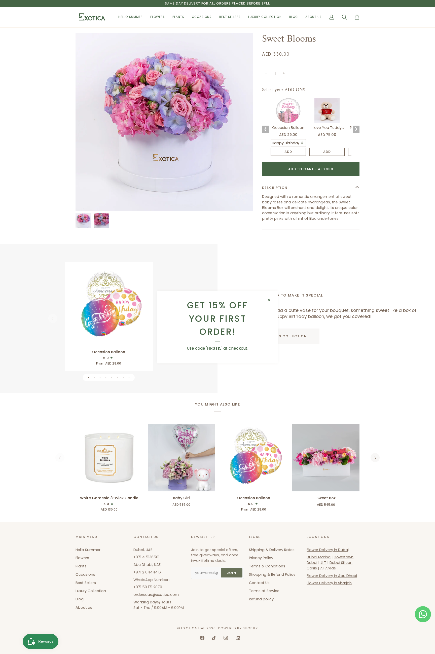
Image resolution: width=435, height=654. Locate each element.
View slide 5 (111, 377)
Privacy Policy (261, 557)
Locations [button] (318, 536)
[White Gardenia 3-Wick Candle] (109, 457)
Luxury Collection (91, 590)
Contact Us (259, 582)
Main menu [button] (86, 536)
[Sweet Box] (325, 457)
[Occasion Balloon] (109, 306)
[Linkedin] (238, 638)
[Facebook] (202, 638)
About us (84, 607)
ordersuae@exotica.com (156, 594)
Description (274, 187)
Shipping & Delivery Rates (272, 549)
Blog (80, 599)
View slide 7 (123, 377)
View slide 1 (88, 377)
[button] (158, 17)
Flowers (82, 557)
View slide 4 (105, 377)
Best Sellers (86, 582)
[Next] (375, 457)
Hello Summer (88, 549)
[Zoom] (85, 201)
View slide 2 (94, 377)
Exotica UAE (193, 628)
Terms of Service (264, 590)
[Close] (271, 300)
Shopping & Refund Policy (272, 574)
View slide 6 (117, 377)
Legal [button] (254, 536)
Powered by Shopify (238, 628)
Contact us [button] (146, 536)
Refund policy (261, 599)
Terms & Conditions (267, 566)
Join (231, 572)
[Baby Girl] (181, 457)
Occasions (85, 574)
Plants (81, 566)
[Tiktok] (214, 638)
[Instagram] (226, 638)
